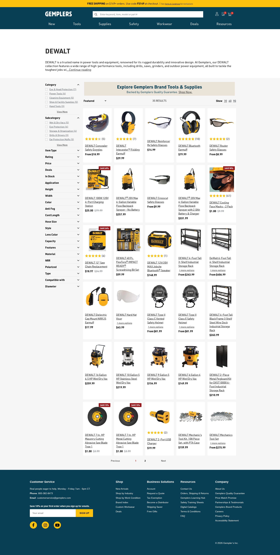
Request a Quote (155, 493)
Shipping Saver (155, 507)
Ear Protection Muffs (61, 139)
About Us (220, 488)
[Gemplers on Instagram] (45, 525)
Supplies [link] (105, 24)
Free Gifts (152, 511)
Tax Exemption (154, 498)
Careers (219, 511)
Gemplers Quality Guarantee (230, 493)
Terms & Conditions (172, 4)
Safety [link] (134, 24)
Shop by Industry (124, 493)
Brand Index (122, 502)
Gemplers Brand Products (228, 507)
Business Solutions (160, 481)
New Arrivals (122, 488)
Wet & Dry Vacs (59, 122)
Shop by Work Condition (128, 498)
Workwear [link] (164, 24)
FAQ (183, 516)
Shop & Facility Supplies (63, 102)
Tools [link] (77, 24)
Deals (119, 511)
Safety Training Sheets (192, 502)
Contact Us (186, 488)
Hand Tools (56, 106)
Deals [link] (194, 24)
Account (151, 488)
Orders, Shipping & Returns (195, 493)
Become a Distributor (158, 502)
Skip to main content (14, 4)
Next (163, 460)
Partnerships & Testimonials (229, 502)
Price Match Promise (225, 498)
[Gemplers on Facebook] (33, 525)
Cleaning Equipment (61, 97)
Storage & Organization (63, 131)
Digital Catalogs (189, 507)
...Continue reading (79, 69)
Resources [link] (224, 24)
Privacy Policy (222, 516)
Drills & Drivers (59, 135)
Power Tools (57, 93)
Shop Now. (185, 92)
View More (62, 111)
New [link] (51, 24)
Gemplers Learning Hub (193, 498)
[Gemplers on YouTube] (57, 525)
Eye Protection (58, 126)
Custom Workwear (125, 507)
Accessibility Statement (227, 520)
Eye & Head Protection (62, 89)
